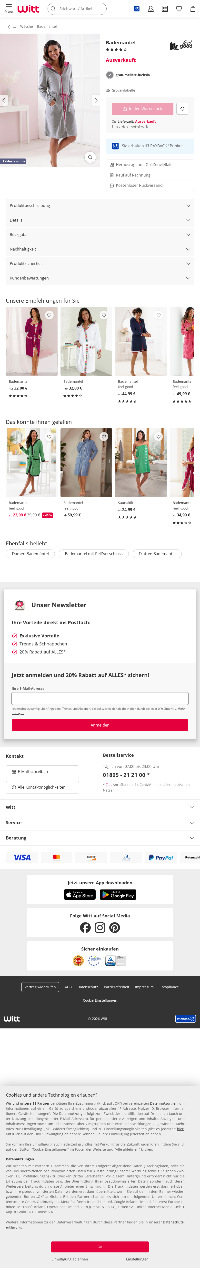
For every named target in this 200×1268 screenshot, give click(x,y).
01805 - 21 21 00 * (126, 774)
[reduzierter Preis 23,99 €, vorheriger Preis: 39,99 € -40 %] (32, 462)
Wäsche (26, 26)
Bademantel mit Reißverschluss (94, 553)
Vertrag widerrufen (40, 987)
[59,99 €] (86, 462)
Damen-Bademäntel (30, 553)
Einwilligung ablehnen (69, 1259)
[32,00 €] (32, 341)
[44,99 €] (141, 341)
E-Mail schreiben (30, 773)
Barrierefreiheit (116, 987)
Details (16, 220)
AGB (68, 987)
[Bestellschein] (165, 9)
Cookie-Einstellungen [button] (100, 1000)
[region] (100, 1177)
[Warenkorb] (193, 9)
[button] (9, 9)
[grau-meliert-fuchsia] (110, 75)
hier (180, 1129)
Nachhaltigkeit (23, 249)
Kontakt (15, 756)
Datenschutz (88, 987)
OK (100, 1246)
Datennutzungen (164, 1103)
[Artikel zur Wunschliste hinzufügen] (182, 109)
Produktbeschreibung (30, 205)
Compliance (169, 987)
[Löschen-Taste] (101, 9)
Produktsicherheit (26, 263)
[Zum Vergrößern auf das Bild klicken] (90, 157)
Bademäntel (47, 26)
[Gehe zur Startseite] (28, 9)
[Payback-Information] (185, 1019)
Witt (10, 807)
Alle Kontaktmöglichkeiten (42, 787)
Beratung (16, 838)
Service (14, 822)
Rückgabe (19, 234)
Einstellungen (137, 1259)
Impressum (144, 987)
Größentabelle (123, 90)
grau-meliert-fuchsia (133, 75)
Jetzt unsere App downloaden (100, 883)
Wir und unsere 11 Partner (28, 1103)
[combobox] (84, 9)
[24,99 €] (141, 462)
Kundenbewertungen (29, 278)
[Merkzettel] (179, 9)
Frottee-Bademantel (157, 553)
